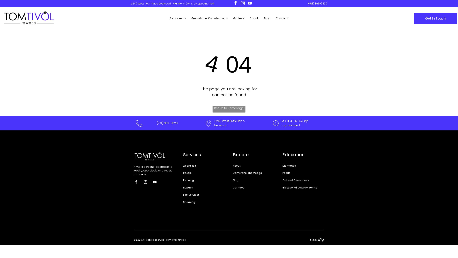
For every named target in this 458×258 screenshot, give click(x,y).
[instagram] (243, 3)
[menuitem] (178, 18)
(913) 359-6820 (317, 3)
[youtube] (250, 3)
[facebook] (235, 3)
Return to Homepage (229, 108)
